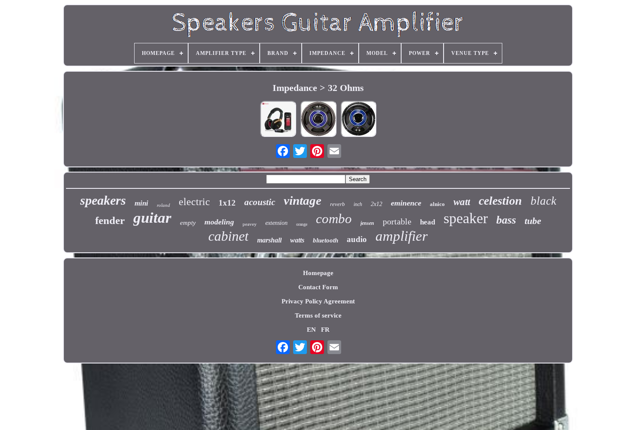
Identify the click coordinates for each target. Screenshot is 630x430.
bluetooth (325, 240)
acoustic (259, 202)
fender (110, 220)
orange (301, 224)
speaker (466, 218)
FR (325, 329)
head (427, 222)
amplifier (401, 236)
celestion (500, 200)
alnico (437, 204)
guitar (152, 217)
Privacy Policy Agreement (318, 301)
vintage (302, 200)
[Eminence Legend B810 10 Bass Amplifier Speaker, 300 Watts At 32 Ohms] (318, 120)
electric (194, 201)
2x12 (376, 204)
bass (506, 220)
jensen (367, 223)
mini (141, 203)
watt (461, 202)
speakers (103, 200)
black (543, 200)
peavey (250, 224)
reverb (337, 204)
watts (297, 240)
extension (276, 223)
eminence (406, 203)
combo (334, 218)
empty (188, 222)
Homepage (318, 273)
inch (358, 204)
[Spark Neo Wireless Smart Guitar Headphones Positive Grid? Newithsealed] (278, 120)
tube (533, 220)
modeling (219, 222)
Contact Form (318, 287)
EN (311, 329)
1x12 (227, 202)
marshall (269, 240)
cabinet (228, 236)
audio (357, 239)
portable (397, 221)
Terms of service (318, 315)
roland (163, 205)
